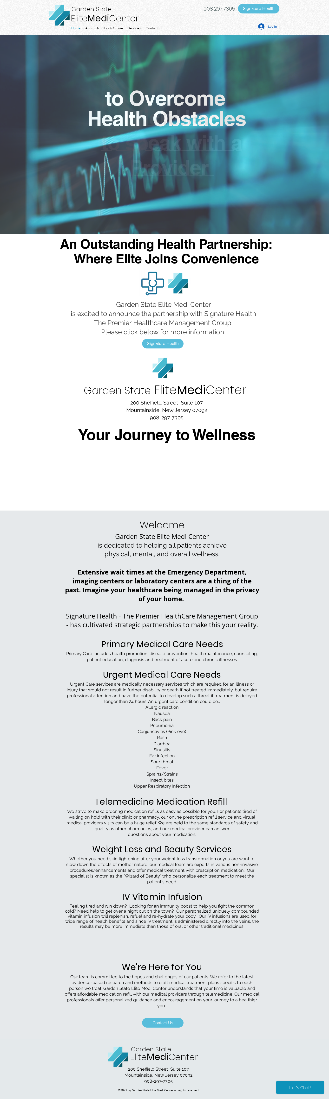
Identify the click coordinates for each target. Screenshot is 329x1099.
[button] (92, 28)
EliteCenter (198, 389)
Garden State (117, 390)
